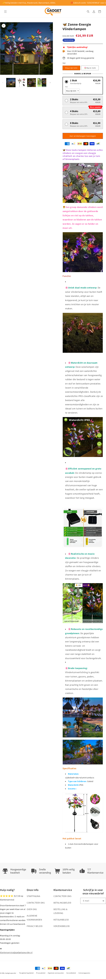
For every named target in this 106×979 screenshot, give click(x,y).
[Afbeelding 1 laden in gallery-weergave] (10, 82)
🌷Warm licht (90, 68)
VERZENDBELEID (62, 926)
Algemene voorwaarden (56, 973)
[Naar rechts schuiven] (50, 82)
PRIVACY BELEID (34, 926)
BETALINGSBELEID (62, 902)
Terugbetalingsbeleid (26, 973)
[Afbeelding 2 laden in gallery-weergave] (21, 82)
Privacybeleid (40, 973)
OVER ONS (32, 909)
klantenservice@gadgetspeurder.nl (16, 952)
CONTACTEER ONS (36, 902)
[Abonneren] (103, 901)
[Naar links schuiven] (3, 82)
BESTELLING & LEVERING (60, 911)
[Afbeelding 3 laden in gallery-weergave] (31, 82)
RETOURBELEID (61, 919)
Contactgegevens (84, 973)
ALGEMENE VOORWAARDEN (34, 917)
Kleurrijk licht (71, 68)
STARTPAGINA (33, 896)
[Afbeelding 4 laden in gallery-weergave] (41, 82)
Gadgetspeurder (10, 973)
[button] (5, 11)
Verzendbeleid (71, 973)
